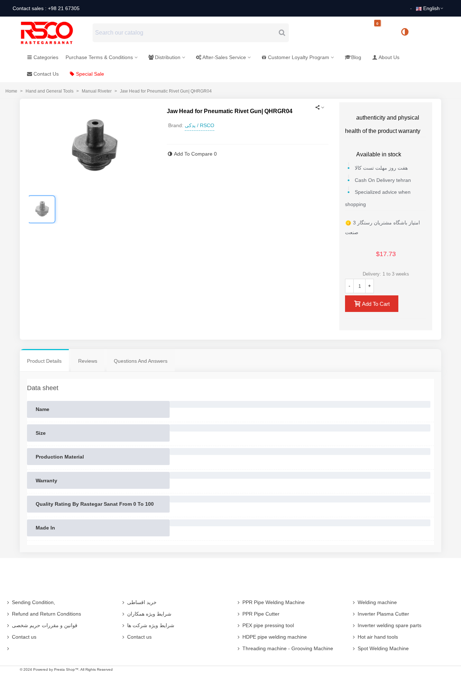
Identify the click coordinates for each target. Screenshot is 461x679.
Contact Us (46, 74)
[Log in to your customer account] (429, 32)
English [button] (431, 8)
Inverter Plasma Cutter (383, 614)
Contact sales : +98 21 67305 (46, 8)
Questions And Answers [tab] (140, 361)
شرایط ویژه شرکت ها (150, 625)
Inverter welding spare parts (389, 625)
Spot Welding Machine (383, 648)
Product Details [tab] (44, 361)
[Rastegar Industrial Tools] (55, 33)
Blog (356, 57)
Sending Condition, (33, 602)
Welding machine (377, 602)
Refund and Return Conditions (46, 614)
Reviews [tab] (87, 361)
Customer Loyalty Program (298, 57)
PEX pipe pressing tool (268, 625)
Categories (45, 57)
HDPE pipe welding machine (274, 637)
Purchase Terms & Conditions (99, 57)
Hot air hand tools (378, 637)
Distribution (167, 57)
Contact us (24, 637)
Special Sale (90, 74)
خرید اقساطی (142, 602)
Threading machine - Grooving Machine (287, 648)
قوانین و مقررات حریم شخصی (44, 625)
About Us (389, 57)
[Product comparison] (407, 32)
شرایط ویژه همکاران (149, 614)
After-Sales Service (224, 57)
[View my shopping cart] (384, 32)
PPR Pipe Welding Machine (273, 602)
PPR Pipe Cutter (260, 614)
